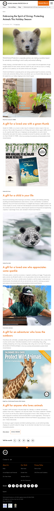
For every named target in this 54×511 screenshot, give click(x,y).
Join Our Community (26, 480)
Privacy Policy (38, 465)
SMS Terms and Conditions (40, 472)
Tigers (48, 417)
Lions (4, 419)
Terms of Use (37, 468)
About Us (6, 465)
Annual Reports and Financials (10, 472)
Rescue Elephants (42, 417)
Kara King (17, 24)
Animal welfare (15, 432)
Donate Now (24, 472)
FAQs (4, 468)
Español (4, 491)
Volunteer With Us (25, 476)
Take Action (23, 468)
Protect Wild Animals (11, 419)
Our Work (24, 465)
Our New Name (7, 476)
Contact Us (6, 459)
